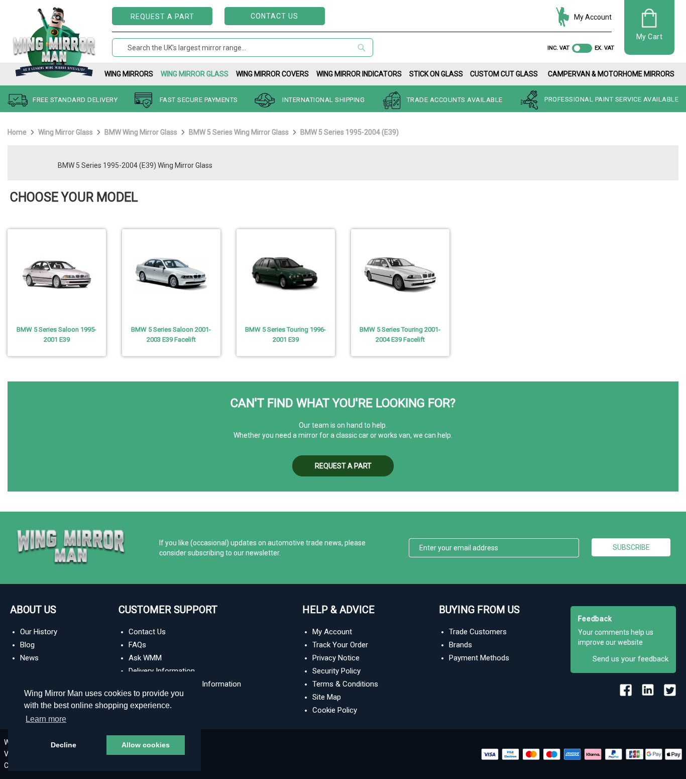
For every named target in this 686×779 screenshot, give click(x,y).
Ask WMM (145, 657)
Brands (460, 644)
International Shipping (323, 100)
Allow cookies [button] (146, 745)
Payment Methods (479, 657)
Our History (38, 631)
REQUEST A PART (162, 17)
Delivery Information (162, 670)
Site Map (326, 697)
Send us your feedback (630, 658)
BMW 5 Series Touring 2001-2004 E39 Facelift (400, 334)
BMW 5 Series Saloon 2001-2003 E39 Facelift (171, 334)
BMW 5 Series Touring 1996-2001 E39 (285, 334)
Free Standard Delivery (75, 100)
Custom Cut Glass (504, 74)
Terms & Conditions (345, 684)
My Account (593, 17)
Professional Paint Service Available (611, 100)
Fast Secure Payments (199, 100)
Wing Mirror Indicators (359, 74)
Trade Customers (478, 631)
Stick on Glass (436, 74)
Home (18, 132)
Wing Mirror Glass (194, 74)
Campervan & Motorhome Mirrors (611, 74)
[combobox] (242, 47)
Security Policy (336, 670)
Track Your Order (340, 644)
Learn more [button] (46, 719)
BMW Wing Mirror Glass (141, 132)
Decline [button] (63, 745)
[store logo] (54, 40)
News (29, 657)
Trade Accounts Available (455, 100)
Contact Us (274, 16)
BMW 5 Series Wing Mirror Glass (239, 132)
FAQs (137, 644)
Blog (27, 644)
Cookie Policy (334, 710)
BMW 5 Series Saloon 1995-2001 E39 (56, 334)
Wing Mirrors (128, 74)
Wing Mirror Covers (272, 74)
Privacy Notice (336, 657)
